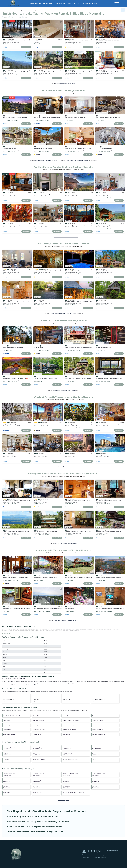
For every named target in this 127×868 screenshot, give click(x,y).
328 (45, 669)
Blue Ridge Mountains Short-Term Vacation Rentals (66, 620)
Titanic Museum (7, 729)
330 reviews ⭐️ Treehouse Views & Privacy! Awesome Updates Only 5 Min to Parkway (77, 271)
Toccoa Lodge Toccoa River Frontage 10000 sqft (45, 378)
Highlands (73, 43)
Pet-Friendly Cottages (73, 3)
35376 (45, 646)
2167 (45, 657)
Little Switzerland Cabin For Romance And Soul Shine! (77, 500)
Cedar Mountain (104, 304)
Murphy (42, 304)
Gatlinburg (15, 151)
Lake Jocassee (66, 734)
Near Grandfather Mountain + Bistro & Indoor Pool (108, 117)
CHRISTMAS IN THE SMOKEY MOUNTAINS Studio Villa (78, 148)
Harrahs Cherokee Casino (69, 716)
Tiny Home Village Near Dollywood (104, 148)
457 (45, 666)
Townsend (108, 503)
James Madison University (9, 734)
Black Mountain (73, 304)
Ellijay (40, 74)
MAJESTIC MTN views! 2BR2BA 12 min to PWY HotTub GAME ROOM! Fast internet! (77, 194)
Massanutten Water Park (39, 729)
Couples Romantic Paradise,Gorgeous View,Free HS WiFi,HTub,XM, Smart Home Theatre (108, 225)
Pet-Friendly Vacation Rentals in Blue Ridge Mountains (62, 313)
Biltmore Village (7, 725)
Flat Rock (9, 273)
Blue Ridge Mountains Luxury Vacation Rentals (46, 160)
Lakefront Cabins (47, 3)
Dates (5, 17)
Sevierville (15, 120)
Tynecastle (71, 120)
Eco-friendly (22, 678)
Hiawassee (70, 534)
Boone (35, 43)
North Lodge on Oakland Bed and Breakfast (13, 347)
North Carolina (68, 43)
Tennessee (36, 120)
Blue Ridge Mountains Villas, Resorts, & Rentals (77, 160)
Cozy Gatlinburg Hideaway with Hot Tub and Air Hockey (16, 424)
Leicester (71, 580)
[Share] (123, 10)
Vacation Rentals (35, 3)
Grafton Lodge (37, 500)
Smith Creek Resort (38, 347)
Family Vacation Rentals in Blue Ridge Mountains (64, 390)
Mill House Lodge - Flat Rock (10, 270)
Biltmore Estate (37, 716)
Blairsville (8, 611)
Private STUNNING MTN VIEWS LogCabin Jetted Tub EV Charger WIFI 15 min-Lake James (109, 578)
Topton (42, 273)
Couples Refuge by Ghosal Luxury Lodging (44, 148)
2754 (45, 652)
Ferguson (11, 304)
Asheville (104, 74)
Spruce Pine (71, 503)
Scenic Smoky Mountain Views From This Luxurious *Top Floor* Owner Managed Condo (78, 424)
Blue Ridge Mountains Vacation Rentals (66, 83)
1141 (45, 660)
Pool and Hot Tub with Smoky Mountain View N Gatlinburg (47, 117)
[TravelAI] (91, 851)
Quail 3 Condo (37, 40)
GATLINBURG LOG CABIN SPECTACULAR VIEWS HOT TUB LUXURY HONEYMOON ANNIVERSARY (16, 194)
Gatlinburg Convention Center (99, 734)
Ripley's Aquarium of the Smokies (71, 720)
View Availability (26, 47)
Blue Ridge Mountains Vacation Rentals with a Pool (66, 237)
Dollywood (94, 716)
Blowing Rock (40, 43)
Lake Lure (72, 74)
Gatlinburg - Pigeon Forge (8, 74)
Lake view (15, 678)
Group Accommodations (89, 3)
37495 (45, 643)
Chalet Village (16, 197)
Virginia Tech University (68, 725)
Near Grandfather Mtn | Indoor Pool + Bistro (75, 117)
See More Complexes (63, 800)
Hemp (102, 43)
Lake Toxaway (41, 228)
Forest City (67, 74)
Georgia (4, 43)
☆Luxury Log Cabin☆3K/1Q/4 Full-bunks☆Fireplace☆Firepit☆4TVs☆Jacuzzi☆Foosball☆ (109, 348)
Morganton (41, 580)
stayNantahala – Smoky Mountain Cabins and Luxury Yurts (47, 270)
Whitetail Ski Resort (97, 725)
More (26, 17)
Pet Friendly (9, 678)
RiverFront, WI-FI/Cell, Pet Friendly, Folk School (45, 301)
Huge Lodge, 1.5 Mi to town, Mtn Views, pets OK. (107, 71)
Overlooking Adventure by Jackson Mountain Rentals (46, 424)
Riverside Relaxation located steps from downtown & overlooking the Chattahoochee (46, 194)
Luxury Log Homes (60, 3)
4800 (45, 649)
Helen (39, 197)
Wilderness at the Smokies (69, 729)
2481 (45, 654)
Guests (19, 17)
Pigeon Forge (16, 74)
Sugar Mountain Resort (97, 720)
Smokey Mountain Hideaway (9, 148)
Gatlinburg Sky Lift (37, 725)
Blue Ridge (9, 43)
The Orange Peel (37, 734)
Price (12, 17)
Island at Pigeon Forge (38, 720)
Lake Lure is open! (69, 608)
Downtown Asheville (104, 427)
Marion (66, 503)
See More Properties (63, 467)
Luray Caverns (6, 720)
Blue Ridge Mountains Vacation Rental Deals (66, 543)
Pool (3, 678)
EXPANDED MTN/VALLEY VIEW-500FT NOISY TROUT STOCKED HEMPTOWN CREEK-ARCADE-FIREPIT (108, 41)
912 (45, 663)
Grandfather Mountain (97, 729)
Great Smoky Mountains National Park (12, 716)
